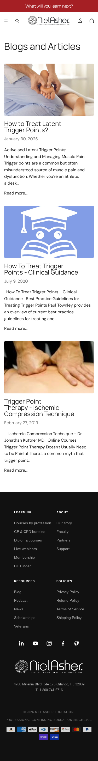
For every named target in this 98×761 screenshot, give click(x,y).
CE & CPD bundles (29, 531)
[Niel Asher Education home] (49, 666)
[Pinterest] (76, 643)
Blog (17, 592)
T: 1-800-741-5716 (49, 690)
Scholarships (24, 618)
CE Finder (22, 566)
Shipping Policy (69, 618)
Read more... (15, 193)
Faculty (62, 531)
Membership (24, 557)
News (18, 609)
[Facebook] (63, 643)
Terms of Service (70, 609)
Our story (64, 523)
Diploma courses (28, 540)
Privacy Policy (67, 592)
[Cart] (91, 21)
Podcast (20, 600)
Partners (63, 540)
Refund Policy (67, 600)
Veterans (21, 626)
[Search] (17, 21)
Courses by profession (32, 523)
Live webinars (25, 549)
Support (63, 549)
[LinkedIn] (21, 643)
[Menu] (6, 21)
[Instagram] (49, 643)
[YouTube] (35, 643)
